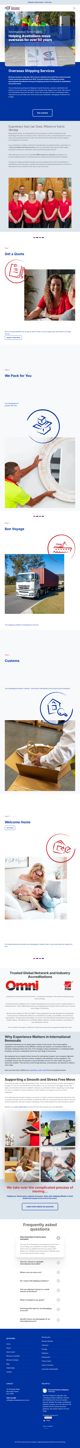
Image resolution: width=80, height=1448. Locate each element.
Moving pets (46, 1337)
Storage (44, 1349)
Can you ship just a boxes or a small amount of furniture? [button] (34, 1290)
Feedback (45, 1353)
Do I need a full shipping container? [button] (34, 1281)
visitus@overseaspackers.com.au (17, 1400)
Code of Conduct (47, 1365)
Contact (9, 1372)
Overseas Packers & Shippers (58, 1390)
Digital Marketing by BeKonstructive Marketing (51, 1442)
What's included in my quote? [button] (32, 1300)
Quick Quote (10, 1352)
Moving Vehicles (47, 1341)
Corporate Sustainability (50, 1369)
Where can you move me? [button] (31, 1272)
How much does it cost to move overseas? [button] (33, 1238)
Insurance (45, 1345)
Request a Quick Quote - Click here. (40, 2)
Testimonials (10, 1368)
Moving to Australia (13, 1356)
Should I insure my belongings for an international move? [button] (35, 1320)
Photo (48, 1420)
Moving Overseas (12, 1360)
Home (8, 1344)
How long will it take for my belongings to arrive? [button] (36, 1309)
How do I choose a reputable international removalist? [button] (31, 1263)
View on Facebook (48, 1426)
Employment (46, 1357)
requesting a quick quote (38, 1070)
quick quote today (20, 1107)
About (8, 1348)
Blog (7, 1364)
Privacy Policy (46, 1361)
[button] (74, 8)
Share (46, 1428)
